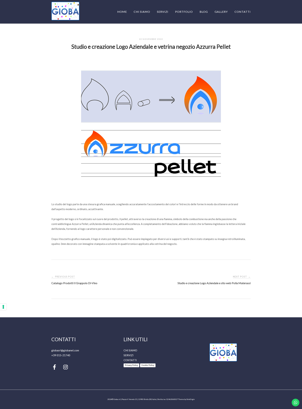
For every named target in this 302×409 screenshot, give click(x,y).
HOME (122, 11)
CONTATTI (243, 11)
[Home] (65, 19)
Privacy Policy (131, 365)
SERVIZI (162, 11)
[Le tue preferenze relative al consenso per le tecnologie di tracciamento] (3, 307)
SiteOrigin (190, 399)
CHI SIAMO (142, 11)
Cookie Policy (147, 365)
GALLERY (221, 11)
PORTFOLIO (184, 11)
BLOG (204, 11)
